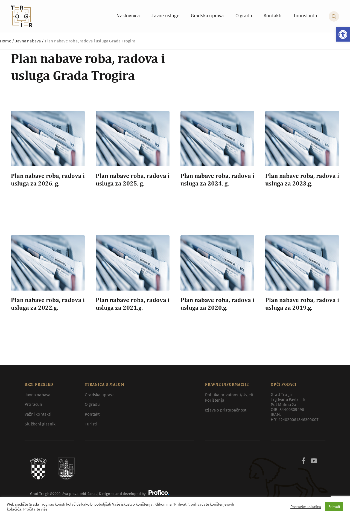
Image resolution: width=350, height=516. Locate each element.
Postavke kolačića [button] (305, 506)
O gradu (92, 404)
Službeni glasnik (40, 424)
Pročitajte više (35, 509)
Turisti (91, 424)
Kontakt (92, 414)
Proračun (33, 404)
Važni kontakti (38, 414)
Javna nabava (28, 41)
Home (5, 41)
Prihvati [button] (334, 506)
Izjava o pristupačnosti (226, 410)
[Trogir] (21, 16)
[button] (343, 34)
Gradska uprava (100, 394)
